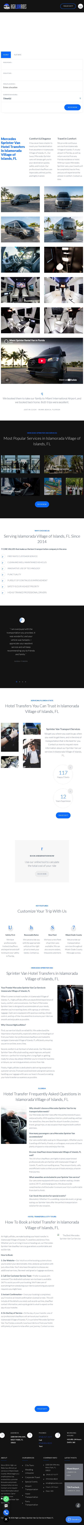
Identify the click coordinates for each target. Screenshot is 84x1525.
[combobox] (42, 99)
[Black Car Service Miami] (14, 6)
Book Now (42, 504)
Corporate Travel (32, 1477)
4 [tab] (25, 681)
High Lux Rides (20, 1518)
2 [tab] (19, 681)
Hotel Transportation (31, 1495)
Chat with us (76, 1519)
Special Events (31, 1481)
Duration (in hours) (10, 94)
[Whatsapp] (6, 1499)
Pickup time (7, 73)
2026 (12, 1518)
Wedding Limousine (29, 1471)
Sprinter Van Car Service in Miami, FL (40, 1518)
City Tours (29, 1465)
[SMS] (6, 1506)
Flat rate (17, 55)
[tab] (6, 55)
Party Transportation (31, 1503)
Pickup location (9, 84)
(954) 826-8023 (45, 1443)
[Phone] (6, 1512)
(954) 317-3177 (45, 1437)
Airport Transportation (31, 1488)
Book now (72, 107)
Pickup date (7, 62)
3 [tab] (22, 681)
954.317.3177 (68, 6)
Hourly (6, 55)
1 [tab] (16, 681)
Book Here (42, 874)
